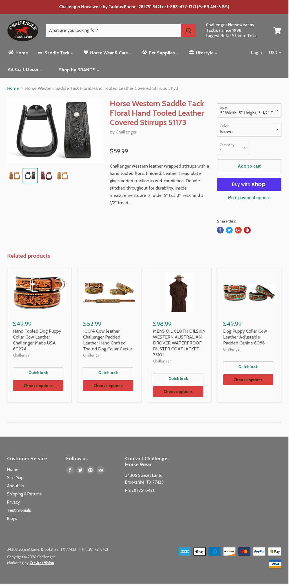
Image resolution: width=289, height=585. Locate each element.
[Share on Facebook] (220, 230)
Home (13, 88)
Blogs (12, 518)
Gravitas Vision (42, 562)
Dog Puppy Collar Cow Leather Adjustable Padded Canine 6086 (245, 337)
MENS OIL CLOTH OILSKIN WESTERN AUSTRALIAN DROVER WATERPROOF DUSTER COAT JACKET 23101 (179, 342)
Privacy (13, 502)
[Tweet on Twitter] (229, 230)
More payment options (249, 197)
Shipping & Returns (24, 494)
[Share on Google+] (238, 230)
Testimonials (19, 510)
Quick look (38, 372)
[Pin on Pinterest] (247, 230)
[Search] (188, 30)
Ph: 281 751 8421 (139, 490)
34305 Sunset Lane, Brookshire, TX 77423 (41, 549)
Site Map (15, 477)
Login (256, 52)
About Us (15, 485)
